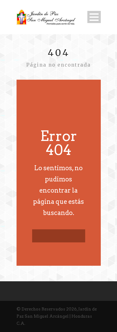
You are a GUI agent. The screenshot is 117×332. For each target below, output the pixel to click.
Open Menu (94, 17)
